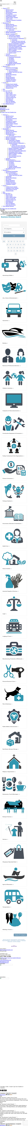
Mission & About (10, 116)
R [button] (20, 247)
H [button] (10, 244)
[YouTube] (6, 106)
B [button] (11, 241)
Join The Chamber (16, 941)
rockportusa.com (9, 201)
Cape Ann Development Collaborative (17, 150)
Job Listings (8, 179)
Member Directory (10, 130)
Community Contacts (10, 184)
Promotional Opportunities (15, 161)
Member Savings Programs (15, 167)
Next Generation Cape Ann (15, 156)
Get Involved (12, 165)
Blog (4, 192)
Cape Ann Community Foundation (13, 126)
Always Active (13, 1097)
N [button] (8, 247)
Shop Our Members (13, 174)
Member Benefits (10, 132)
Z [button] (15, 254)
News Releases (14, 939)
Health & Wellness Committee (15, 153)
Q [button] (17, 247)
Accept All (14, 1093)
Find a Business (9, 202)
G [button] (7, 244)
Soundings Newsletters (11, 183)
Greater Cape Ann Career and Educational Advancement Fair (18, 146)
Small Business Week (11, 122)
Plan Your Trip (9, 194)
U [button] (11, 250)
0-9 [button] (4, 241)
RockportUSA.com (4, 961)
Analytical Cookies (5, 1110)
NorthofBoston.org (4, 962)
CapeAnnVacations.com (5, 960)
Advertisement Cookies (6, 1117)
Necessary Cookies (5, 1097)
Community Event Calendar (12, 188)
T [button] (8, 250)
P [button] (14, 247)
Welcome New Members (11, 131)
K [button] (18, 244)
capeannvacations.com (11, 199)
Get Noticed (11, 163)
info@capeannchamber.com (6, 949)
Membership (6, 128)
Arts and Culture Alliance (14, 141)
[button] (20, 935)
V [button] (14, 250)
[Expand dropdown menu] (15, 134)
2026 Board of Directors (11, 118)
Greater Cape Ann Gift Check (15, 175)
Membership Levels (10, 134)
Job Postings (13, 940)
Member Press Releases (11, 177)
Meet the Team (9, 117)
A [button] (8, 241)
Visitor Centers (9, 125)
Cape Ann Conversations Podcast (13, 136)
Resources (5, 170)
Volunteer (8, 158)
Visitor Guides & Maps (11, 197)
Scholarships (14, 144)
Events (4, 185)
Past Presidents (9, 119)
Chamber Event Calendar (11, 186)
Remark (12, 1104)
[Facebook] (1, 106)
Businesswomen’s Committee (15, 149)
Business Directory (6, 939)
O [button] (11, 247)
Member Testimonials (11, 137)
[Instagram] (2, 106)
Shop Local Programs (11, 172)
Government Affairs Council (15, 152)
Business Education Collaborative (16, 143)
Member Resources (10, 159)
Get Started (11, 162)
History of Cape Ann (10, 198)
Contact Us (8, 127)
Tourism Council (12, 157)
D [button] (17, 241)
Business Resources (10, 180)
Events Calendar (21, 939)
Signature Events (9, 190)
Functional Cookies (5, 1104)
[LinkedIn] (4, 106)
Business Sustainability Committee (16, 148)
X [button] (20, 250)
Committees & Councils (11, 121)
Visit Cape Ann (6, 193)
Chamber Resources (10, 181)
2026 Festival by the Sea (11, 189)
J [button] (15, 244)
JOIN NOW (3, 108)
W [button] (17, 250)
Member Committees (10, 139)
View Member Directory (8, 206)
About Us (5, 114)
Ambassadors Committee (14, 140)
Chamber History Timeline (12, 123)
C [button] (14, 241)
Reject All (8, 1093)
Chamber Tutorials (13, 166)
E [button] (20, 241)
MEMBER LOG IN (4, 109)
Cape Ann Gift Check (11, 204)
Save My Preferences (10, 1123)
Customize (3, 1093)
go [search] (14, 235)
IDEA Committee (13, 154)
